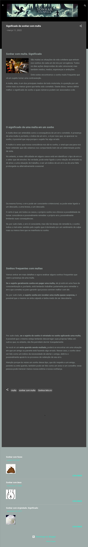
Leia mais (77, 475)
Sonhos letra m (45, 390)
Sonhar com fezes (14, 457)
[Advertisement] (24, 43)
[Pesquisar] (85, 6)
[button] (80, 26)
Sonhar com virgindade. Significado (22, 508)
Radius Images (50, 541)
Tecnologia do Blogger (45, 536)
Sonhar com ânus (13, 482)
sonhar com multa (27, 390)
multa (13, 390)
